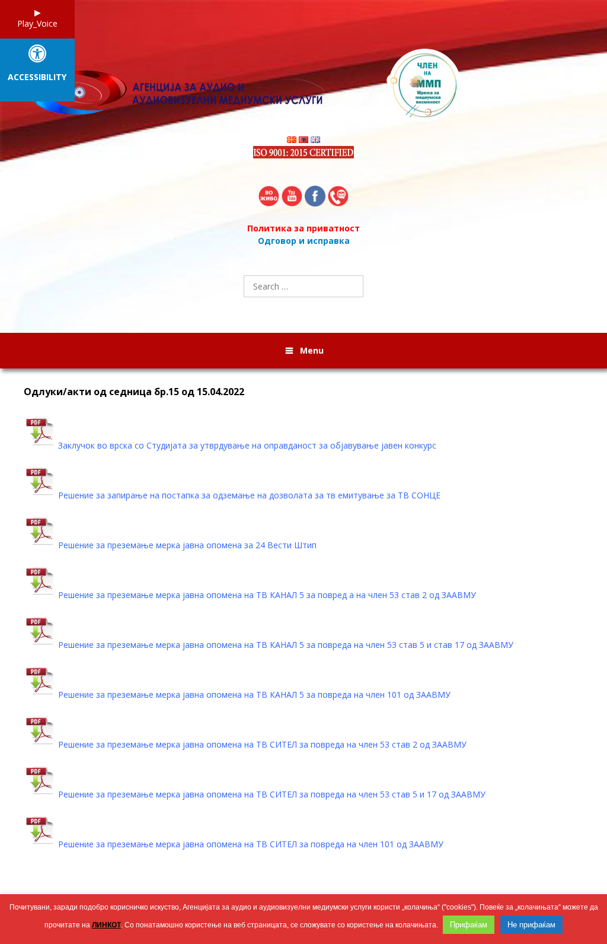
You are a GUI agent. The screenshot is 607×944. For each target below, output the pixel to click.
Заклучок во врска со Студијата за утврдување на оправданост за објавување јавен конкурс (247, 445)
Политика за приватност (303, 228)
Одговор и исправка (304, 240)
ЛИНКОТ (106, 925)
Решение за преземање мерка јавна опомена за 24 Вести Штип (187, 545)
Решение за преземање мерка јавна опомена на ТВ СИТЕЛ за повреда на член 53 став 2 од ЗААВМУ (262, 744)
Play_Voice (37, 23)
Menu (312, 350)
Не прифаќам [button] (531, 924)
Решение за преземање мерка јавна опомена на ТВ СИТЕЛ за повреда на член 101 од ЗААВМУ (250, 844)
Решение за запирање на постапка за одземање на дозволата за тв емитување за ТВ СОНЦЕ (249, 495)
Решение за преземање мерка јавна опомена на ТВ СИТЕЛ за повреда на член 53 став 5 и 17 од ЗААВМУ (271, 794)
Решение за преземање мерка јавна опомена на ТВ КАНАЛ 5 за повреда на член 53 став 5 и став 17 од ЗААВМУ (285, 644)
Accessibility (37, 77)
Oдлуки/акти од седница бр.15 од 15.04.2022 (134, 392)
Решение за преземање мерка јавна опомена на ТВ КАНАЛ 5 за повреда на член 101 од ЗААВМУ (254, 694)
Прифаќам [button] (468, 924)
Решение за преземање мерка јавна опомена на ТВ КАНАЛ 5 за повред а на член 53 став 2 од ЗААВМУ (267, 594)
